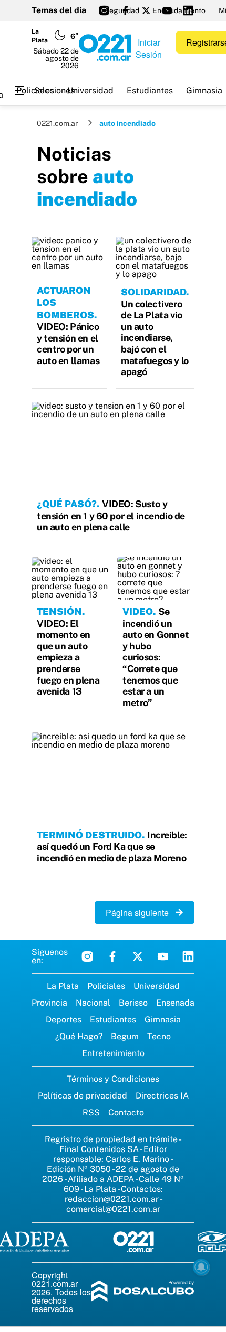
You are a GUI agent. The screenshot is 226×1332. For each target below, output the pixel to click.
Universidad (90, 90)
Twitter (137, 956)
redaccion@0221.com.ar (112, 1199)
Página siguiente (140, 913)
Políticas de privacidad (82, 1096)
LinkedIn (188, 956)
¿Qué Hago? (78, 1036)
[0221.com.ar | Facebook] (125, 10)
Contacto (126, 1112)
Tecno (159, 1036)
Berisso (133, 1003)
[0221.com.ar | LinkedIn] (188, 10)
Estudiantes (150, 90)
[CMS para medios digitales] (142, 1292)
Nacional (93, 1003)
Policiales (35, 90)
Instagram (87, 956)
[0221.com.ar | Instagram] (104, 10)
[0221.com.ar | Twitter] (146, 10)
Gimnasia (163, 1020)
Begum (125, 1036)
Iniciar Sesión (149, 48)
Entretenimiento (113, 1053)
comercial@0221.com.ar (113, 1209)
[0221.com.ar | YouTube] (167, 10)
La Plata (63, 986)
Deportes (63, 1020)
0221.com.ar (57, 123)
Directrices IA (162, 1096)
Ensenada (175, 1003)
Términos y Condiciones (113, 1079)
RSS (91, 1112)
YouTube (163, 956)
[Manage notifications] (201, 1267)
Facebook (112, 956)
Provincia (49, 1003)
